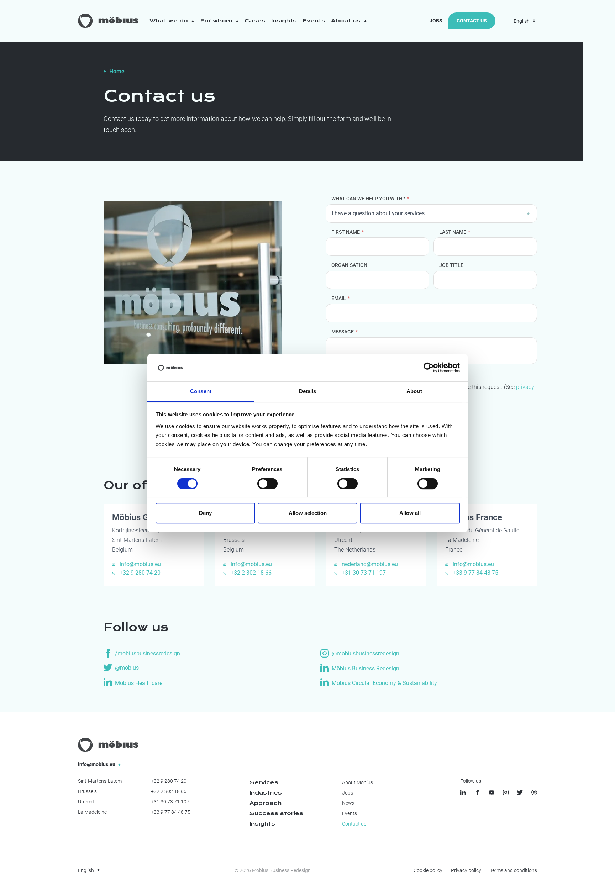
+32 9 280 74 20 (139, 572)
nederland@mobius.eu (369, 564)
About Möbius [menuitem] (357, 782)
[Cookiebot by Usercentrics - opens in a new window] (429, 368)
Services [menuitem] (263, 782)
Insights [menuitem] (262, 824)
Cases (255, 20)
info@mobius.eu (139, 564)
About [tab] (414, 391)
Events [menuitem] (349, 813)
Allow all (410, 513)
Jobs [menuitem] (347, 793)
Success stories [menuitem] (276, 813)
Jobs (436, 20)
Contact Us (472, 20)
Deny (205, 513)
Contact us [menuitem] (354, 824)
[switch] (267, 483)
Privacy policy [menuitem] (466, 870)
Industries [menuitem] (265, 793)
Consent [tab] (200, 391)
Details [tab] (307, 391)
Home (117, 71)
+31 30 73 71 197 (363, 572)
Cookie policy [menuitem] (428, 870)
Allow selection (308, 513)
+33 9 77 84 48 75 (474, 572)
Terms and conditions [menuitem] (513, 870)
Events (314, 20)
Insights (284, 20)
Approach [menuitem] (265, 803)
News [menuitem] (348, 803)
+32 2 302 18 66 (250, 572)
